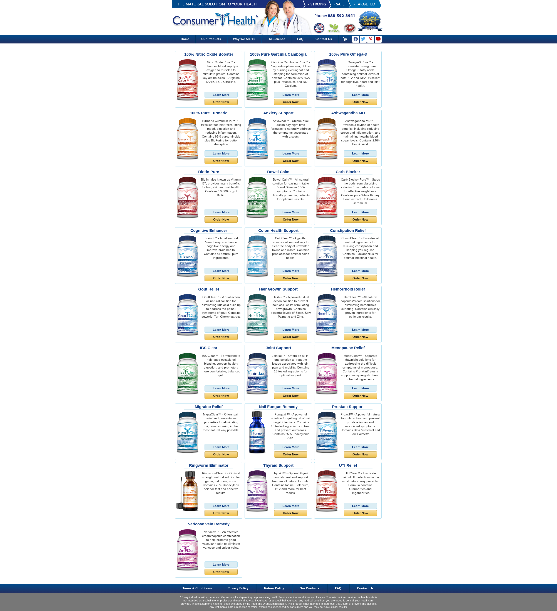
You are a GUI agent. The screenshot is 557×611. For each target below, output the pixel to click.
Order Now (221, 102)
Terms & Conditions (197, 588)
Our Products (211, 39)
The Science (276, 39)
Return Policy (274, 588)
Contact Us (323, 39)
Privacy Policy (238, 588)
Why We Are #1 (244, 39)
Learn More (221, 94)
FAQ (300, 39)
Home (185, 39)
